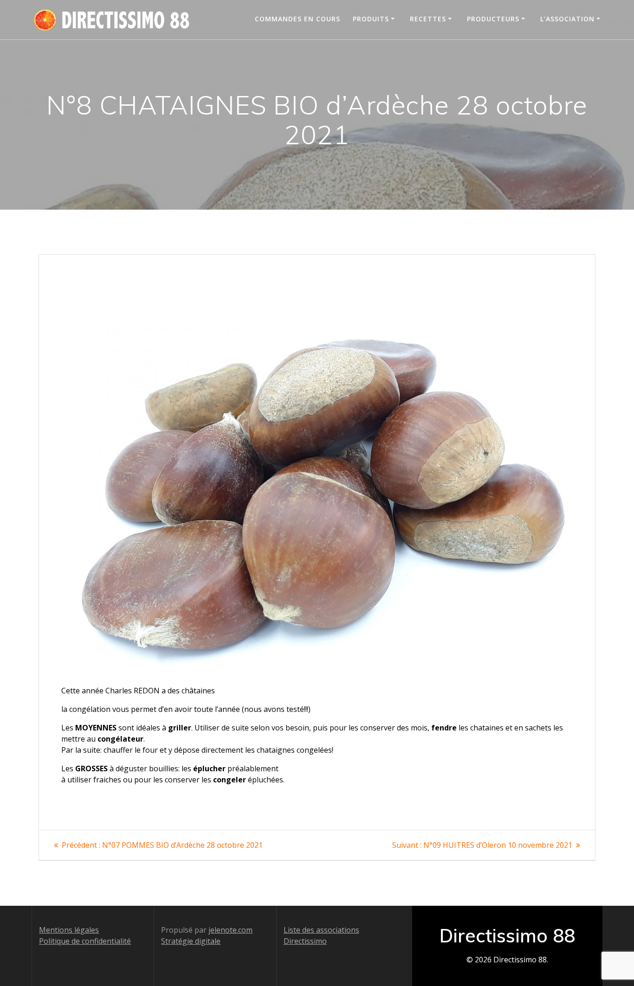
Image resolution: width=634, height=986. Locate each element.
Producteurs (493, 18)
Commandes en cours (297, 18)
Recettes (428, 18)
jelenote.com (230, 930)
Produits (371, 18)
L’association (567, 18)
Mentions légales (69, 930)
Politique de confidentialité (85, 941)
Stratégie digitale (190, 941)
